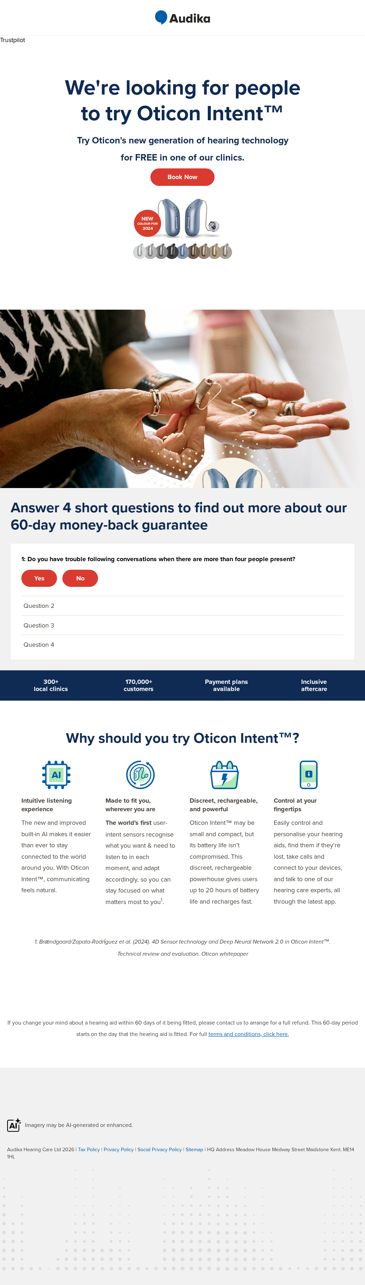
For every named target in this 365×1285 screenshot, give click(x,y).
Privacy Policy (119, 1149)
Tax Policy (89, 1149)
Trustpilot (12, 39)
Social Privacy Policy (160, 1149)
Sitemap (194, 1149)
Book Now (182, 177)
